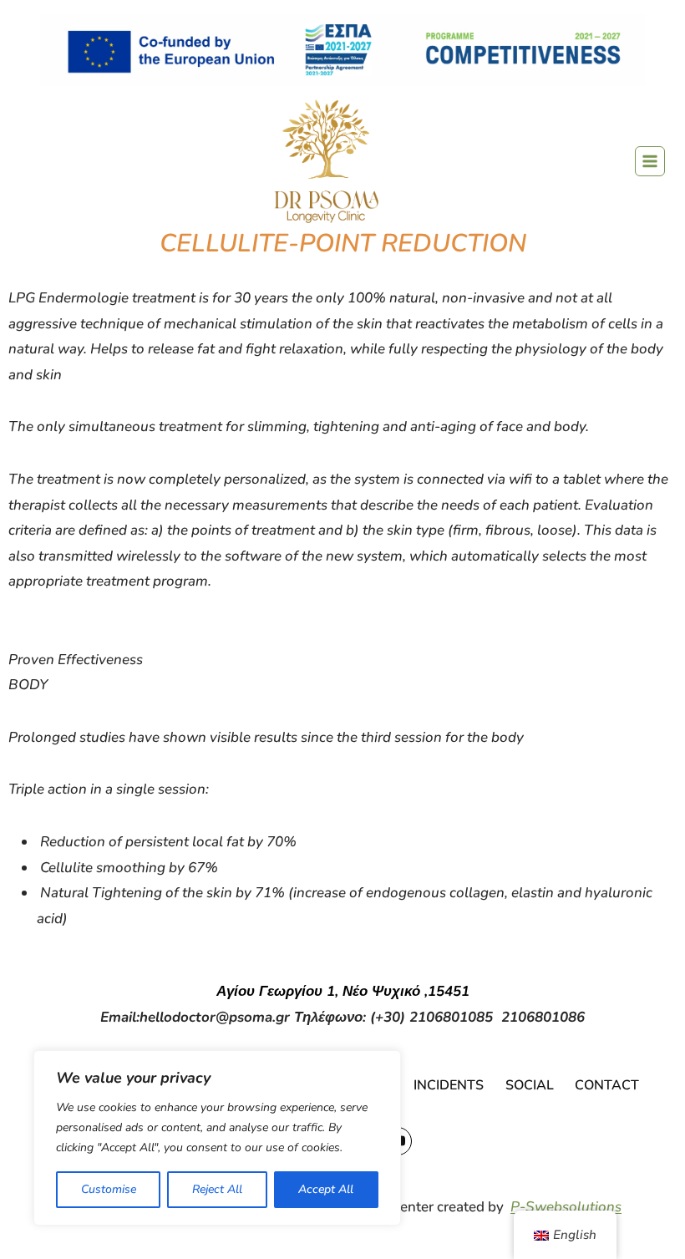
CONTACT (607, 1085)
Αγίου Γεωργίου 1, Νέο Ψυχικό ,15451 (342, 991)
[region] (217, 1138)
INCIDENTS (449, 1085)
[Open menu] (650, 161)
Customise (108, 1189)
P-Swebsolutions (566, 1206)
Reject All (217, 1189)
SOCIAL (529, 1085)
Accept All (325, 1189)
